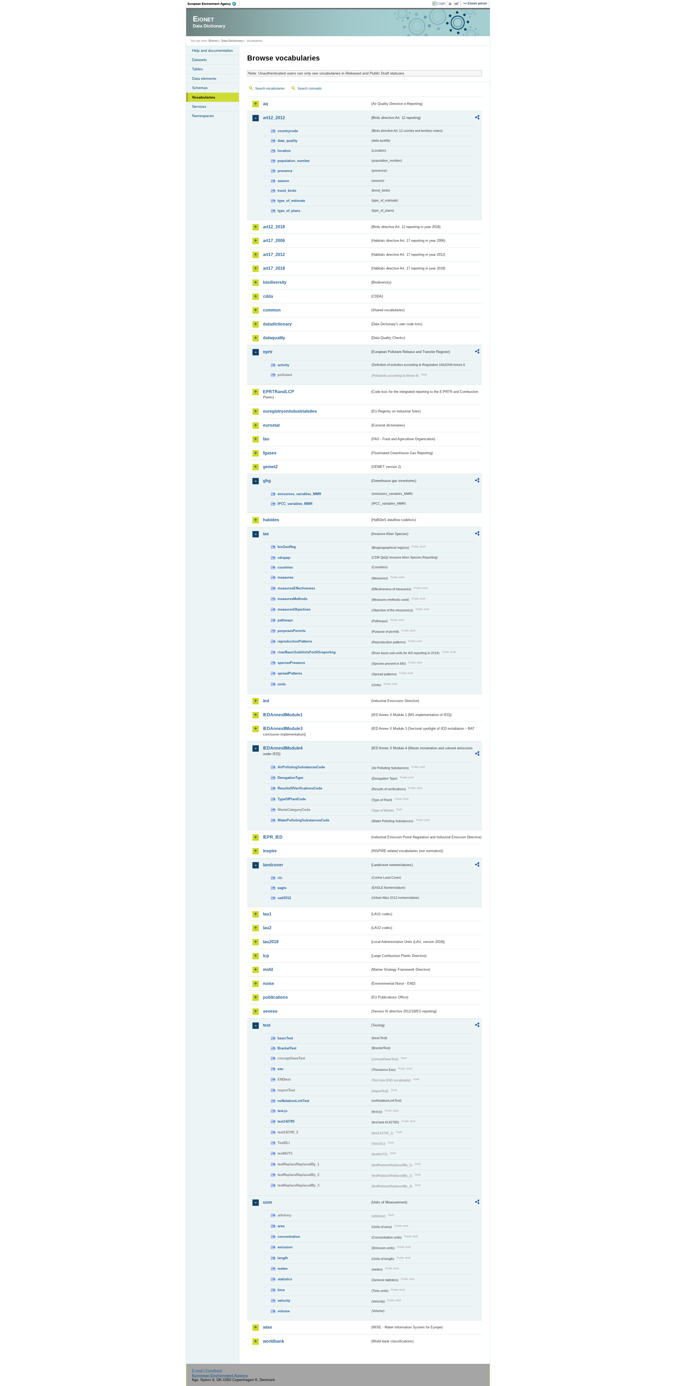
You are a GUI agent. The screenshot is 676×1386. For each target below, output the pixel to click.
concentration (289, 1237)
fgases (269, 453)
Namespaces (203, 116)
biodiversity (275, 282)
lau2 (267, 927)
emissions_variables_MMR (299, 494)
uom (267, 1202)
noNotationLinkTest (293, 1101)
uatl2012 (284, 898)
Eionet (213, 40)
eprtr (268, 352)
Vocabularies (203, 97)
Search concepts (310, 88)
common (272, 310)
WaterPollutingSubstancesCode (303, 820)
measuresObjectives (294, 609)
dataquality (274, 338)
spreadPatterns (290, 673)
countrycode (288, 131)
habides (271, 520)
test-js (282, 1111)
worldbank (273, 1341)
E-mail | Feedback (207, 1370)
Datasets (199, 60)
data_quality (287, 141)
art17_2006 (274, 240)
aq (265, 103)
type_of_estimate (291, 201)
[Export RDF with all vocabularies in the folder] (477, 118)
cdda (268, 296)
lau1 (267, 914)
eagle (282, 888)
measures (285, 577)
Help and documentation (212, 50)
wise (267, 1327)
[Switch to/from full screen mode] (458, 3)
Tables (197, 69)
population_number (294, 161)
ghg (267, 480)
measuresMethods (292, 599)
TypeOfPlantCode (292, 799)
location (284, 151)
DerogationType (290, 778)
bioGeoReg (287, 547)
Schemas (200, 88)
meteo (283, 1269)
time (281, 1290)
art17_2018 (274, 268)
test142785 (286, 1121)
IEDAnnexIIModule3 (283, 728)
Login (441, 3)
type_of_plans (289, 211)
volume (284, 1311)
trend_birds (287, 191)
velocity (284, 1301)
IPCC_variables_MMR (295, 504)
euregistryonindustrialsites (290, 411)
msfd (268, 969)
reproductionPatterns (295, 641)
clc (280, 878)
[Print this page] (451, 3)
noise (268, 983)
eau (280, 1069)
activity (283, 365)
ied (266, 701)
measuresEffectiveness (296, 588)
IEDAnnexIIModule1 (283, 715)
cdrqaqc (284, 558)
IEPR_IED (273, 837)
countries (285, 567)
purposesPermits (292, 631)
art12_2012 (274, 117)
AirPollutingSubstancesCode (301, 767)
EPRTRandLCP (278, 391)
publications (275, 997)
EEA (214, 3)
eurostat (271, 425)
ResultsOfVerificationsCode (300, 788)
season (283, 181)
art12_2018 (274, 227)
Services (199, 106)
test (266, 1025)
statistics (285, 1279)
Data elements (204, 78)
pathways (285, 620)
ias (266, 534)
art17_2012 (274, 254)
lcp (266, 956)
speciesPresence (291, 663)
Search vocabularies (270, 88)
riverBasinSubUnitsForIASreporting (307, 652)
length (283, 1258)
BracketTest (287, 1048)
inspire (270, 851)
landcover (273, 865)
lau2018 (271, 941)
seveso (270, 1011)
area (281, 1226)
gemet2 (270, 466)
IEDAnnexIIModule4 (283, 748)
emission (285, 1247)
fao (266, 439)
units (282, 684)
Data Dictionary (232, 40)
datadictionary (277, 324)
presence (285, 171)
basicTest (285, 1038)
